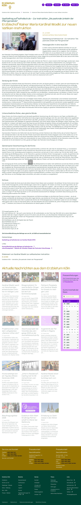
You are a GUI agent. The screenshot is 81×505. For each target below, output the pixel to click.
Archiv (68, 301)
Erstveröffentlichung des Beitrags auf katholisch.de (17, 246)
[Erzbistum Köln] (8, 6)
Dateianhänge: (7, 237)
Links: (4, 244)
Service (36, 477)
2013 (68, 347)
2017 (68, 337)
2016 (68, 340)
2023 (68, 316)
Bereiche (20, 477)
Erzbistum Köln (6, 477)
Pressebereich (68, 282)
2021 (68, 322)
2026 (68, 303)
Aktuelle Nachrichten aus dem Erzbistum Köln (36, 268)
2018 (68, 334)
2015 (68, 342)
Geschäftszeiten (34, 452)
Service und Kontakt (10, 449)
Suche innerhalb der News (70, 291)
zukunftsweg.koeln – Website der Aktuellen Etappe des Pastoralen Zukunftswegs (26, 248)
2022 (68, 319)
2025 (68, 311)
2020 (68, 324)
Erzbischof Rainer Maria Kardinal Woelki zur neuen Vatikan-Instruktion (50, 12)
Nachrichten (26, 12)
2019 (68, 327)
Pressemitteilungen (70, 275)
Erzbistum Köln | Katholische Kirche (11, 12)
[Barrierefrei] (43, 5)
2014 (68, 345)
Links (68, 477)
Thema (52, 477)
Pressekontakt (34, 449)
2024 (68, 314)
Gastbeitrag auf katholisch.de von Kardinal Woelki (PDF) (18, 240)
